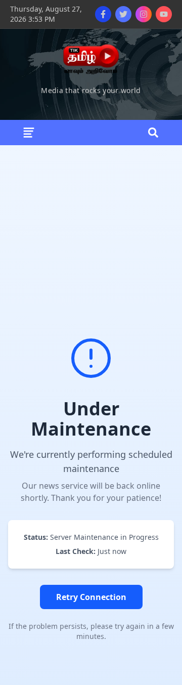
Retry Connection (91, 597)
